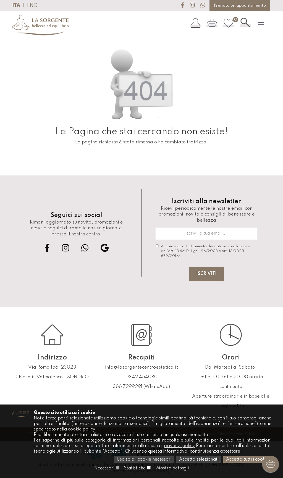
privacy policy (179, 446)
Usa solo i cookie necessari (144, 459)
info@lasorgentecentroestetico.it (141, 367)
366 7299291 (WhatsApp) (141, 386)
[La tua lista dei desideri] (228, 23)
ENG (32, 5)
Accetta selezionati (199, 459)
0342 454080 (141, 377)
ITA (16, 5)
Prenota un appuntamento (240, 5)
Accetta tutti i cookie (247, 459)
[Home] (41, 25)
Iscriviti (206, 274)
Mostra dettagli (172, 468)
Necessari (104, 468)
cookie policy (81, 429)
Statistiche (135, 468)
